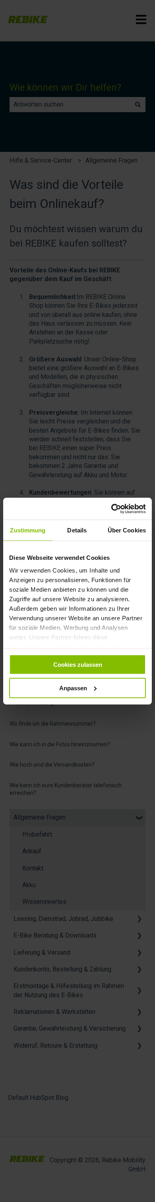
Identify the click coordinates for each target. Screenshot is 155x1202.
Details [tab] (77, 530)
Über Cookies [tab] (127, 530)
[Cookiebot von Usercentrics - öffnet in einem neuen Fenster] (111, 508)
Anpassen (73, 688)
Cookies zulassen (77, 664)
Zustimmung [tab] (27, 530)
